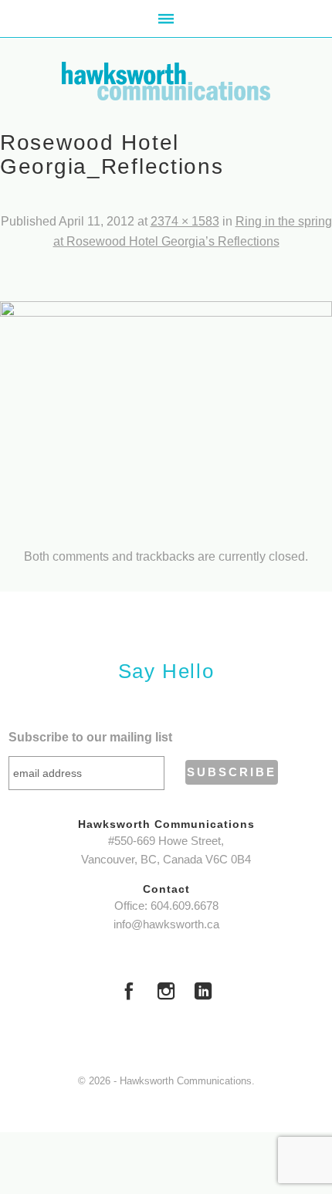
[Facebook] (128, 993)
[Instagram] (166, 993)
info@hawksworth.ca (166, 924)
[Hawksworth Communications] (166, 81)
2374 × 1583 (185, 221)
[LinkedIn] (203, 993)
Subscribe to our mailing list (90, 737)
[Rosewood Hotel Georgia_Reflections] (166, 412)
